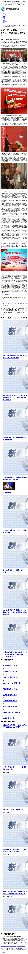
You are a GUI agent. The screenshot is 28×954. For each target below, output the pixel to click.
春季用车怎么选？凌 (10, 701)
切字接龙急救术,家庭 (10, 689)
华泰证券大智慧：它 (10, 718)
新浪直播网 (6, 294)
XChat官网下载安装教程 (11, 712)
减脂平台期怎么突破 (10, 671)
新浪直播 (3, 936)
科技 (4, 18)
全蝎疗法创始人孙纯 (10, 695)
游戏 (4, 17)
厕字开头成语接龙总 (10, 677)
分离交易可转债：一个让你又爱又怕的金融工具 (16, 303)
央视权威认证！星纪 (10, 665)
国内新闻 (5, 14)
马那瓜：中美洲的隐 (10, 706)
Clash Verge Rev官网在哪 (11, 683)
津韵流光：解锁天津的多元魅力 (14, 809)
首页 (4, 13)
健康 (4, 20)
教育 (4, 16)
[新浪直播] (10, 11)
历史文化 (5, 22)
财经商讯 (5, 21)
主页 (7, 25)
